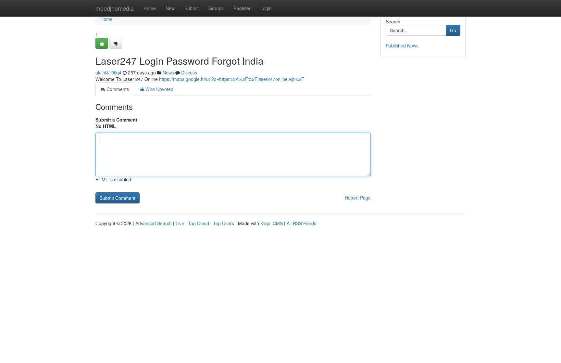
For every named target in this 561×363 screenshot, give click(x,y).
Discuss (189, 72)
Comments (117, 89)
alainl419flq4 (108, 72)
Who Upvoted (158, 89)
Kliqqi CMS (271, 223)
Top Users (223, 223)
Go (453, 30)
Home (149, 8)
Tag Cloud (198, 223)
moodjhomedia (114, 8)
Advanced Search (153, 223)
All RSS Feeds (301, 223)
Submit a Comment (116, 119)
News (168, 72)
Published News (402, 45)
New (170, 8)
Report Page (358, 197)
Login (266, 8)
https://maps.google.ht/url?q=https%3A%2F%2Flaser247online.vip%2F (231, 79)
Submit (191, 8)
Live (180, 223)
